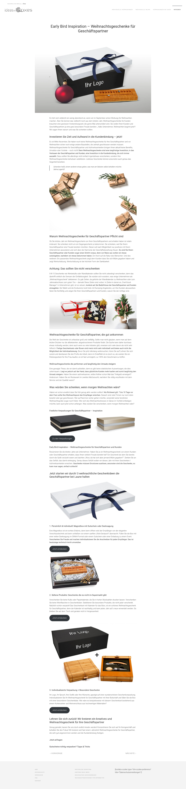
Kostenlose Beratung (83, 769)
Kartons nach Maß (82, 772)
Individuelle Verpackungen (122, 9)
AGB (118, 2)
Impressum (137, 2)
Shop (24, 3)
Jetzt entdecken (59, 549)
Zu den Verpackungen (62, 438)
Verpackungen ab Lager (162, 9)
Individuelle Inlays (143, 9)
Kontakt (150, 2)
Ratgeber (177, 9)
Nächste (130, 753)
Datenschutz (126, 2)
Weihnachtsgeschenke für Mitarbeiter (89, 778)
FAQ (144, 2)
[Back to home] (18, 9)
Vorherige (56, 753)
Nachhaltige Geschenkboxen (85, 775)
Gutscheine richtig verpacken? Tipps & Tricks (69, 746)
